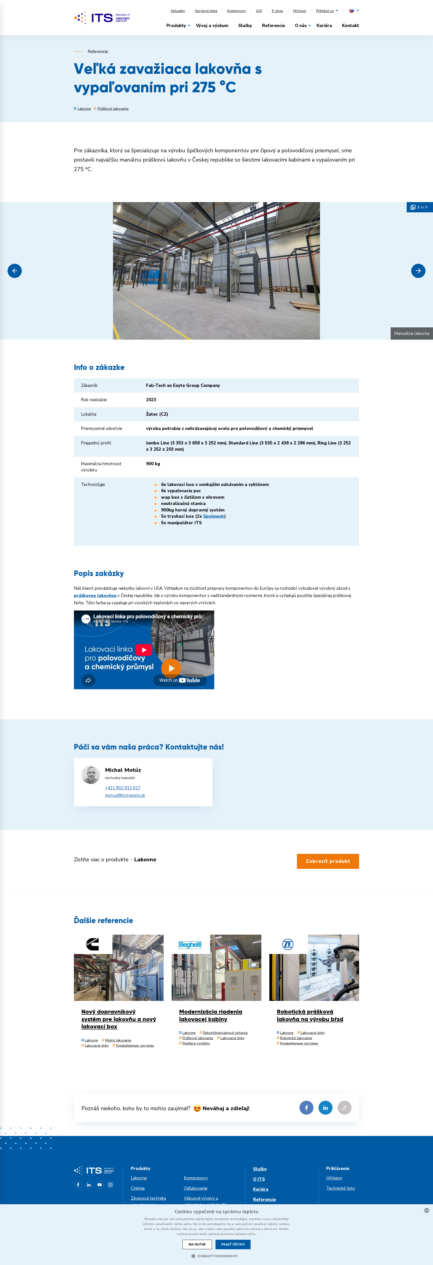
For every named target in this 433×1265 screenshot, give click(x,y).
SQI (259, 11)
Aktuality (178, 11)
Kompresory (236, 11)
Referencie (273, 26)
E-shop (277, 11)
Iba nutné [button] (197, 1244)
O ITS (259, 1179)
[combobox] (426, 1210)
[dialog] (216, 1234)
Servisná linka (206, 11)
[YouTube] (99, 1185)
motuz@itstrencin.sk (125, 795)
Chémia (138, 1188)
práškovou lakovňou (95, 595)
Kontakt (350, 26)
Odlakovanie (195, 1188)
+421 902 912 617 (123, 788)
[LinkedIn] (89, 1185)
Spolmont (213, 516)
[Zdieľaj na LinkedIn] (325, 1108)
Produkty (176, 26)
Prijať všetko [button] (233, 1244)
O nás (301, 26)
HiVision (299, 11)
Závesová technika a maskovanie (148, 1201)
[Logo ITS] (102, 18)
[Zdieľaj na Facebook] (306, 1108)
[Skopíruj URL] (345, 1108)
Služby (245, 26)
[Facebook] (78, 1185)
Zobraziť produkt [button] (328, 861)
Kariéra (324, 26)
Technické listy (340, 1188)
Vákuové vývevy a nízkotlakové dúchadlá (205, 1201)
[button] (15, 271)
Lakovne (139, 1178)
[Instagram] (110, 1185)
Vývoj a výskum (212, 26)
